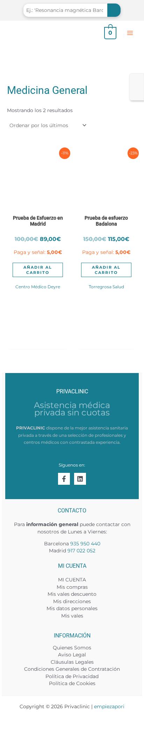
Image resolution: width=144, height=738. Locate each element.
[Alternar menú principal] (130, 33)
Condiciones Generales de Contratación (72, 669)
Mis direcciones (72, 601)
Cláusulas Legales (72, 662)
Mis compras (72, 587)
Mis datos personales (72, 608)
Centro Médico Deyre (37, 286)
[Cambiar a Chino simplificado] (136, 95)
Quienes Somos (72, 647)
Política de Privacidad (72, 676)
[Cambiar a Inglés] (136, 78)
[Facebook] (64, 479)
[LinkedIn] (80, 479)
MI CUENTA (72, 579)
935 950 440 (85, 543)
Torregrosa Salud (106, 286)
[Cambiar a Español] (136, 87)
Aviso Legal (72, 654)
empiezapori (109, 706)
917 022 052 (81, 550)
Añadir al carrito (37, 270)
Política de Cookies (72, 683)
